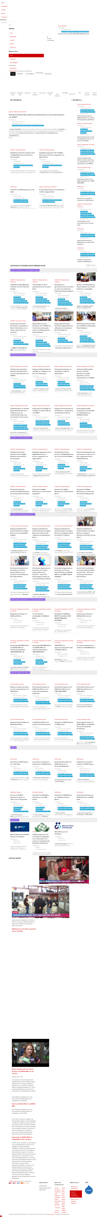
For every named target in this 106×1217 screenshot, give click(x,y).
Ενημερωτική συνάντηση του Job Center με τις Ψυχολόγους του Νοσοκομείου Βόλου (64, 411)
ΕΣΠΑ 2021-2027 (24, 200)
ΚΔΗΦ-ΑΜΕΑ (91, 110)
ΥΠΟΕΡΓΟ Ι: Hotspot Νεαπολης (20, 437)
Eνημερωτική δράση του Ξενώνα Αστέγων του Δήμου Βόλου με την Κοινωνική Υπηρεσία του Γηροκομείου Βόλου (41, 533)
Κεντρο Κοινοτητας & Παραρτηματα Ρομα (24, 270)
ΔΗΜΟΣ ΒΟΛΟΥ (52, 1214)
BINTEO (3, 13)
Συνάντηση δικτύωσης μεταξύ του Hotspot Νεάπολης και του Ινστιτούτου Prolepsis (85, 138)
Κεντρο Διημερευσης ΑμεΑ (19, 672)
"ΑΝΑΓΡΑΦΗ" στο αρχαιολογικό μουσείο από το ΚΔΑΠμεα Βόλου (64, 647)
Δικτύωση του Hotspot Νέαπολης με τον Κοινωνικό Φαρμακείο (41, 491)
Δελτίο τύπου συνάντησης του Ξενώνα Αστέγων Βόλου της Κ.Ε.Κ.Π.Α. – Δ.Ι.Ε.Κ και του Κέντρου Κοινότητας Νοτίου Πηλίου (86, 572)
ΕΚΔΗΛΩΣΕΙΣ (4, 6)
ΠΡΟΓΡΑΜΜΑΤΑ (14, 62)
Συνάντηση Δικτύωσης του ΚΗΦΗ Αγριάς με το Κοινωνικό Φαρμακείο (85, 242)
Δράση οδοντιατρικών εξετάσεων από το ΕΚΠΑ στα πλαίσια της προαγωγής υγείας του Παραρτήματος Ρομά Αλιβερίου (41, 328)
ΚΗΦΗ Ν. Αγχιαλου (18, 807)
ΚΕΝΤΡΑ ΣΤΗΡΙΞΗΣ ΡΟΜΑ (86, 213)
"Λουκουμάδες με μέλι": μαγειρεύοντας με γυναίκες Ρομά (85, 223)
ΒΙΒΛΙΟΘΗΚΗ (13, 68)
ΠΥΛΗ (2, 2)
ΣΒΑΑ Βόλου (34, 125)
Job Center (57, 1207)
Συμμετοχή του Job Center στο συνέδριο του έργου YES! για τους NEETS (41, 411)
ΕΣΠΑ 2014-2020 (65, 31)
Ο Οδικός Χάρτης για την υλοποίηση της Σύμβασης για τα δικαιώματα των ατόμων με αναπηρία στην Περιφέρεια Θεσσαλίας (41, 839)
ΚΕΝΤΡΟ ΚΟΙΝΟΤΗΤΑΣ (18, 342)
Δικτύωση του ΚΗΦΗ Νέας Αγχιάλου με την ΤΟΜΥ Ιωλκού (40, 797)
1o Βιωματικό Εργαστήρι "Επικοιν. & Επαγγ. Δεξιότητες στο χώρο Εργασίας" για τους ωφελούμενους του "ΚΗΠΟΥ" (86, 374)
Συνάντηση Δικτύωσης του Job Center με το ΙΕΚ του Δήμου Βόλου (63, 371)
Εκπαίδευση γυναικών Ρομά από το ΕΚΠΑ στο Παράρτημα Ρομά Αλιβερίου (86, 326)
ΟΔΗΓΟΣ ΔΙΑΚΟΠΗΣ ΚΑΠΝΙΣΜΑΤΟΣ (75, 1194)
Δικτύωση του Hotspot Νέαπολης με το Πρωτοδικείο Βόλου (64, 491)
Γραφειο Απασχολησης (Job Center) (22, 355)
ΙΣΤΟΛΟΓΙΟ (4, 17)
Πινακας (88, 265)
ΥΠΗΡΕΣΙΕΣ (13, 59)
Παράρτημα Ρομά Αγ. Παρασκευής (58, 1199)
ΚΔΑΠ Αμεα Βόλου (63, 1193)
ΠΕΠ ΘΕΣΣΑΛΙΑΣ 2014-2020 (74, 31)
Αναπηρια (14, 820)
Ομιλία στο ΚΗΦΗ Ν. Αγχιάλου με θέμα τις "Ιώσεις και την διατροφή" (18, 797)
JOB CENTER (40, 125)
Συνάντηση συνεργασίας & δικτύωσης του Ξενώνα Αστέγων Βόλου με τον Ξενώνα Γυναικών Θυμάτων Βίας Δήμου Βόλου (19, 572)
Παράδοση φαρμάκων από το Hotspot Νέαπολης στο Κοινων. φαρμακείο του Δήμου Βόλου (51, 155)
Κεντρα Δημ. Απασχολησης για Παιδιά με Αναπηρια (27, 599)
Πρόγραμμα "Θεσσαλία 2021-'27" (21, 201)
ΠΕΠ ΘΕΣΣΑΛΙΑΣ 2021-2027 (19, 661)
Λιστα (93, 265)
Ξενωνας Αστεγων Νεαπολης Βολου (22, 514)
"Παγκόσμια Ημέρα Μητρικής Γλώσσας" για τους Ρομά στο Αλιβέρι (19, 287)
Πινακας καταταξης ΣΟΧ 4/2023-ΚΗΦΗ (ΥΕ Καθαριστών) (73, 33)
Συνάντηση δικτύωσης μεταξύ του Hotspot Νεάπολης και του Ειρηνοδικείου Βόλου (19, 491)
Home (11, 55)
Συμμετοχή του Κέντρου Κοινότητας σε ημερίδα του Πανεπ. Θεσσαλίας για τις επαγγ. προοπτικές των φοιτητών (19, 328)
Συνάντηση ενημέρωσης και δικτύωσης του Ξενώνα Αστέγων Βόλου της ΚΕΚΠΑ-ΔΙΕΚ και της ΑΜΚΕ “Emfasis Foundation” (64, 572)
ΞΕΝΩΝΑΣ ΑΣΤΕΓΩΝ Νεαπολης (20, 547)
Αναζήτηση (3, 19)
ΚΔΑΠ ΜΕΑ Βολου (17, 663)
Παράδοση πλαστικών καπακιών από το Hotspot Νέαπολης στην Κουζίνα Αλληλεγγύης (22, 155)
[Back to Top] (1, 1216)
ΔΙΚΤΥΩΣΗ (24, 543)
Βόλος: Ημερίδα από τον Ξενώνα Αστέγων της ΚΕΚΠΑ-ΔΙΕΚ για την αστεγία (23, 1071)
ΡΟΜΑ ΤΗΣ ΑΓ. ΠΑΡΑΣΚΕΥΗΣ (74, 1187)
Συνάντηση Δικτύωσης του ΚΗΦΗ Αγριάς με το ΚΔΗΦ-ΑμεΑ (85, 797)
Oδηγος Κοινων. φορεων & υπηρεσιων (75, 1201)
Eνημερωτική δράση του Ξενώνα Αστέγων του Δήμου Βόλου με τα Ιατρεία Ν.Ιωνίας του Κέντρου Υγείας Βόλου (86, 533)
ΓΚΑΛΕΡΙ (3, 10)
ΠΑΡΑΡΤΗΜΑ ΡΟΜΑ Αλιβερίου (87, 215)
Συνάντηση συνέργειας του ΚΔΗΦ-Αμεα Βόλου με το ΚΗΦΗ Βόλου (85, 689)
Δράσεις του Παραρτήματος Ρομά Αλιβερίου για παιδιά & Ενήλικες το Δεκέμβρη (86, 287)
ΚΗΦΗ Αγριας (17, 200)
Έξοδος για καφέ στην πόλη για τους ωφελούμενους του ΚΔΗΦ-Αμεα (19, 689)
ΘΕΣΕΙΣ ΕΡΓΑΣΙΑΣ (84, 31)
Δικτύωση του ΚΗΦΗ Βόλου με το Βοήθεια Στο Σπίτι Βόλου (63, 797)
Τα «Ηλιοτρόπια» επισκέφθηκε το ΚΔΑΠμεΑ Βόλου (40, 616)
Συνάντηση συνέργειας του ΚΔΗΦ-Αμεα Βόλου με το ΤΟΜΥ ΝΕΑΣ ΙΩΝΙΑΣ (85, 181)
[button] (13, 137)
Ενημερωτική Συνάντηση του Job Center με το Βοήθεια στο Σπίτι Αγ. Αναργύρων (41, 371)
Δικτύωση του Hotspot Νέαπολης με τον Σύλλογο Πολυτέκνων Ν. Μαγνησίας (85, 491)
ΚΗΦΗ (13, 747)
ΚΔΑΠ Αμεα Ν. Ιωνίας (63, 1199)
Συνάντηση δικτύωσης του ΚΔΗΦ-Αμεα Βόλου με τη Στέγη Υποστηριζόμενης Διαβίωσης (85, 117)
